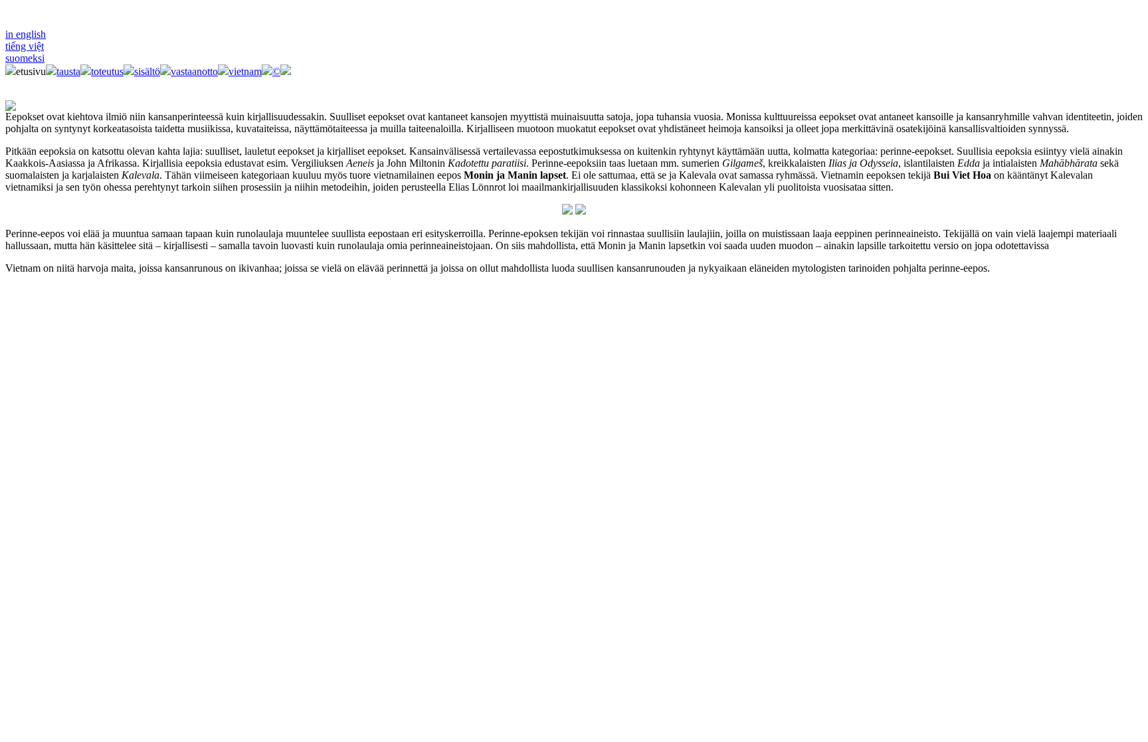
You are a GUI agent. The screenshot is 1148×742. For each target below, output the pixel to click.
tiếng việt (24, 46)
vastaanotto (194, 71)
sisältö (147, 71)
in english (25, 34)
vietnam (245, 71)
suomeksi (25, 58)
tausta (68, 71)
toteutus (107, 71)
